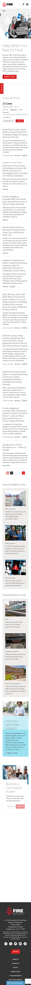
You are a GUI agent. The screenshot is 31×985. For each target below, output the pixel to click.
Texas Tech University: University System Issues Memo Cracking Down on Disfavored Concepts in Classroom (15, 690)
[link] (8, 4)
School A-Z (6, 112)
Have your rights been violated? (12, 724)
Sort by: (6, 109)
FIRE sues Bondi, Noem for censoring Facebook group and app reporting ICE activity (15, 583)
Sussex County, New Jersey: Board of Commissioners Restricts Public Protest (14, 624)
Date (20, 109)
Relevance (13, 109)
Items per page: (8, 107)
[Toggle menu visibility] (27, 4)
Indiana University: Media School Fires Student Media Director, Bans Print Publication (15, 656)
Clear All (20, 121)
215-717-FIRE (20, 929)
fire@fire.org (10, 929)
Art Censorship (7, 121)
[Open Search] (23, 4)
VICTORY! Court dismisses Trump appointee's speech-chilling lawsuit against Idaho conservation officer (15, 515)
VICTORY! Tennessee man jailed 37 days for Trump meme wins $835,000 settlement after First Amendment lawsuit (15, 549)
